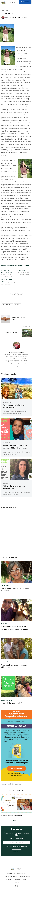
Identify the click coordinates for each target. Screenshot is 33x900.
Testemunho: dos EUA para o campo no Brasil (14, 406)
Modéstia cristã (22, 873)
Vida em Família (25, 876)
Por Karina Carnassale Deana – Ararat (15, 265)
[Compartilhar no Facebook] (11, 295)
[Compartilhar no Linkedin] (21, 295)
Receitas (8, 879)
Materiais (17, 879)
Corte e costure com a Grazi (11, 816)
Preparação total (6, 700)
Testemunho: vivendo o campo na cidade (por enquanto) (14, 666)
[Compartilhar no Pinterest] (18, 295)
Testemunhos (7, 402)
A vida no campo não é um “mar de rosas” (7, 271)
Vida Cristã (4, 10)
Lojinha (25, 879)
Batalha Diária (20, 270)
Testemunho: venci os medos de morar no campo (16, 589)
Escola (16, 882)
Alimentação (5, 662)
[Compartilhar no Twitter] (14, 295)
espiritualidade (7, 305)
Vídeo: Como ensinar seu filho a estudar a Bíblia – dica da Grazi (15, 446)
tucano (17, 305)
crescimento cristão (16, 302)
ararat (4, 302)
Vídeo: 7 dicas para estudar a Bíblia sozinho (14, 487)
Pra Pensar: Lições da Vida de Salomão (20, 318)
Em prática (4, 623)
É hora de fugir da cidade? (11, 703)
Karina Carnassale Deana (12, 17)
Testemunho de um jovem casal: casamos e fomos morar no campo (14, 628)
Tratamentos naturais (10, 876)
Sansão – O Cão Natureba (13, 332)
